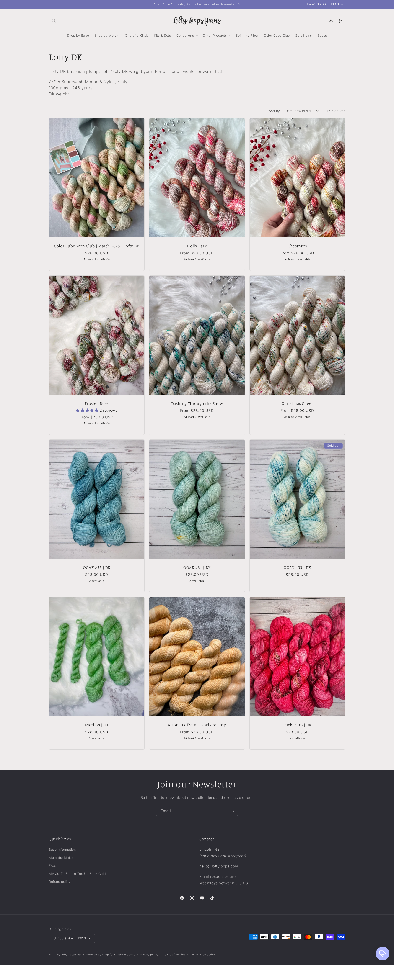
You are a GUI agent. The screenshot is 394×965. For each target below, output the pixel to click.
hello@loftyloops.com (218, 866)
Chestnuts (297, 245)
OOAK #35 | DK (96, 567)
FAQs (53, 865)
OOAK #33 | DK (297, 567)
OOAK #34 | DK (197, 567)
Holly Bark (197, 245)
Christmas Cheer (297, 403)
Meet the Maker (61, 858)
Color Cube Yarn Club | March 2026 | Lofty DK (96, 245)
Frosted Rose (97, 403)
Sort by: (275, 111)
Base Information (62, 849)
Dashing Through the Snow (197, 403)
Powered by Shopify (99, 954)
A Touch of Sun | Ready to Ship (197, 724)
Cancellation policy (202, 954)
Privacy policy (149, 954)
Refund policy (60, 881)
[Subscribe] (233, 811)
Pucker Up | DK (297, 724)
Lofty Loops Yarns (73, 954)
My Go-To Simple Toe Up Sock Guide (78, 873)
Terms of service (174, 954)
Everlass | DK (97, 724)
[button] (54, 21)
